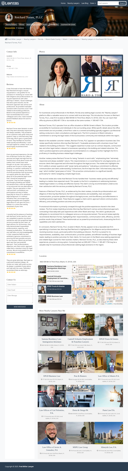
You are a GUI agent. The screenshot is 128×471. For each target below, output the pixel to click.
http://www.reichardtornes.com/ (17, 77)
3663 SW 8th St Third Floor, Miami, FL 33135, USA (19, 59)
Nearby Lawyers (73, 3)
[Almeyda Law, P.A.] (109, 433)
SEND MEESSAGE (20, 307)
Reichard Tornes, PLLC (13, 43)
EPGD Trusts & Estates (99, 277)
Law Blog (85, 3)
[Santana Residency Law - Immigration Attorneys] (52, 325)
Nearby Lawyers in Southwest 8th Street (97, 39)
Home (63, 3)
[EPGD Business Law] (52, 362)
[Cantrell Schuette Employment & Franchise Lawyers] (80, 325)
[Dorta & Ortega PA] (80, 396)
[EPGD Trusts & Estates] (109, 325)
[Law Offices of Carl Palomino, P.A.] (52, 396)
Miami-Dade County (33, 25)
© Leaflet (108, 303)
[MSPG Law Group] (80, 433)
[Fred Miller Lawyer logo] (10, 4)
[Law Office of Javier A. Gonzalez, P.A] (52, 433)
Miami (45, 25)
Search (122, 3)
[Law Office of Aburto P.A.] (109, 362)
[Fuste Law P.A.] (109, 396)
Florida (21, 25)
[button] (102, 284)
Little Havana (54, 25)
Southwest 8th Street (68, 25)
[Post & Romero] (80, 362)
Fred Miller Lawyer (15, 39)
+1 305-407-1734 (12, 68)
